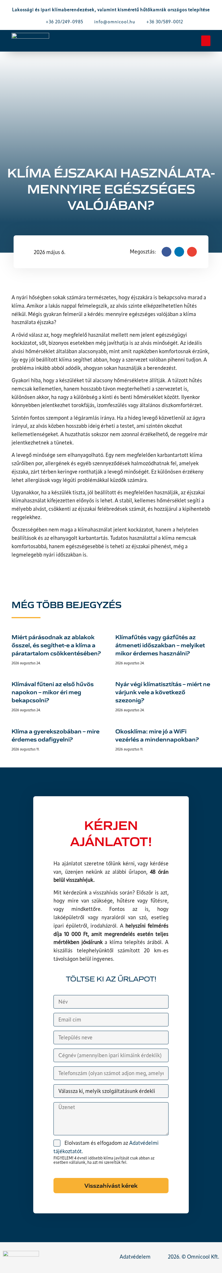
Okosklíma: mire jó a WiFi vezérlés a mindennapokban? (157, 735)
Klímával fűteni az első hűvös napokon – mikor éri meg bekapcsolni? (53, 692)
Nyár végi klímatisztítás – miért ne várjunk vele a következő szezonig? (162, 692)
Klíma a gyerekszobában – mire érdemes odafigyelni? (55, 735)
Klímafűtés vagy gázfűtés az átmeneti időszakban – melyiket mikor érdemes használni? (160, 645)
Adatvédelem (135, 1257)
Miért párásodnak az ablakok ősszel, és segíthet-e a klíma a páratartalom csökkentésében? (56, 645)
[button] (205, 40)
